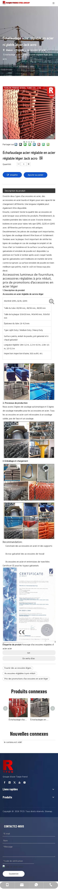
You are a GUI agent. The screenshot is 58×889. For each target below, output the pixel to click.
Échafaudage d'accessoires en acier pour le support (18, 719)
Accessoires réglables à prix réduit (19, 673)
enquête (14, 174)
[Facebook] (4, 782)
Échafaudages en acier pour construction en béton (39, 719)
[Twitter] (14, 782)
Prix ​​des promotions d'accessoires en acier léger (26, 678)
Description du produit (15, 190)
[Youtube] (19, 782)
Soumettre (13, 873)
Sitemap (48, 811)
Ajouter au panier (35, 174)
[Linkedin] (9, 782)
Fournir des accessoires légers (17, 668)
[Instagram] (24, 782)
